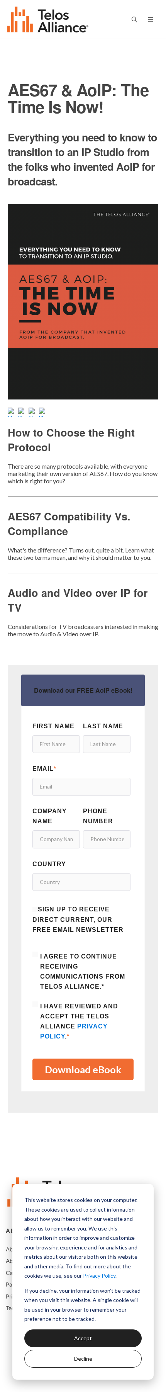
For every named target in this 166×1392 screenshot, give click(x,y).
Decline (83, 1358)
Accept (83, 1338)
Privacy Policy (99, 1275)
